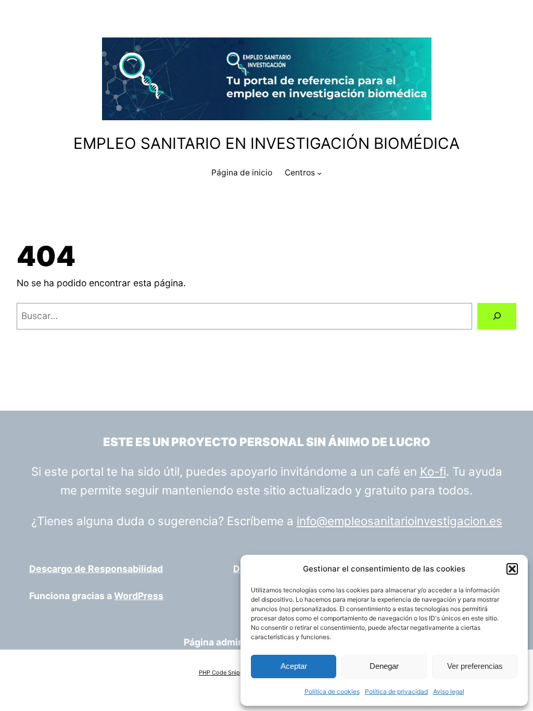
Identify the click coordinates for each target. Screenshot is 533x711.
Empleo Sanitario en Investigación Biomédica (266, 143)
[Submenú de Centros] (319, 173)
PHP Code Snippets (225, 672)
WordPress (138, 595)
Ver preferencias (475, 666)
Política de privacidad (396, 691)
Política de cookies (332, 691)
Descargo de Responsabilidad (96, 568)
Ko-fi (433, 471)
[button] (512, 569)
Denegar (384, 666)
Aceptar (294, 666)
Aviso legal (448, 691)
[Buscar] (496, 316)
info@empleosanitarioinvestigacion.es (399, 521)
